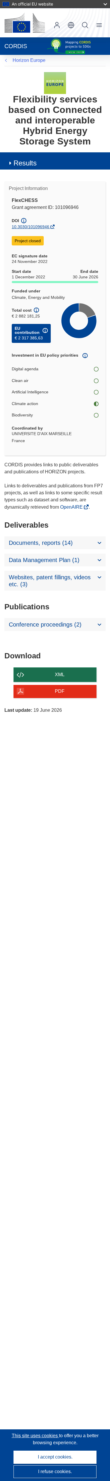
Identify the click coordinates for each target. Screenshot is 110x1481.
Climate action (25, 403)
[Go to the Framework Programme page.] (55, 82)
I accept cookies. (55, 1456)
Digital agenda (25, 369)
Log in (56, 25)
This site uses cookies (35, 1435)
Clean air (20, 380)
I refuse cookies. (55, 1471)
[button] (71, 25)
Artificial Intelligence (30, 392)
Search (85, 25)
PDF (60, 691)
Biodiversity (22, 415)
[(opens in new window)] (24, 23)
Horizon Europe (29, 60)
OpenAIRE (72, 507)
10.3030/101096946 (30, 226)
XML (60, 674)
